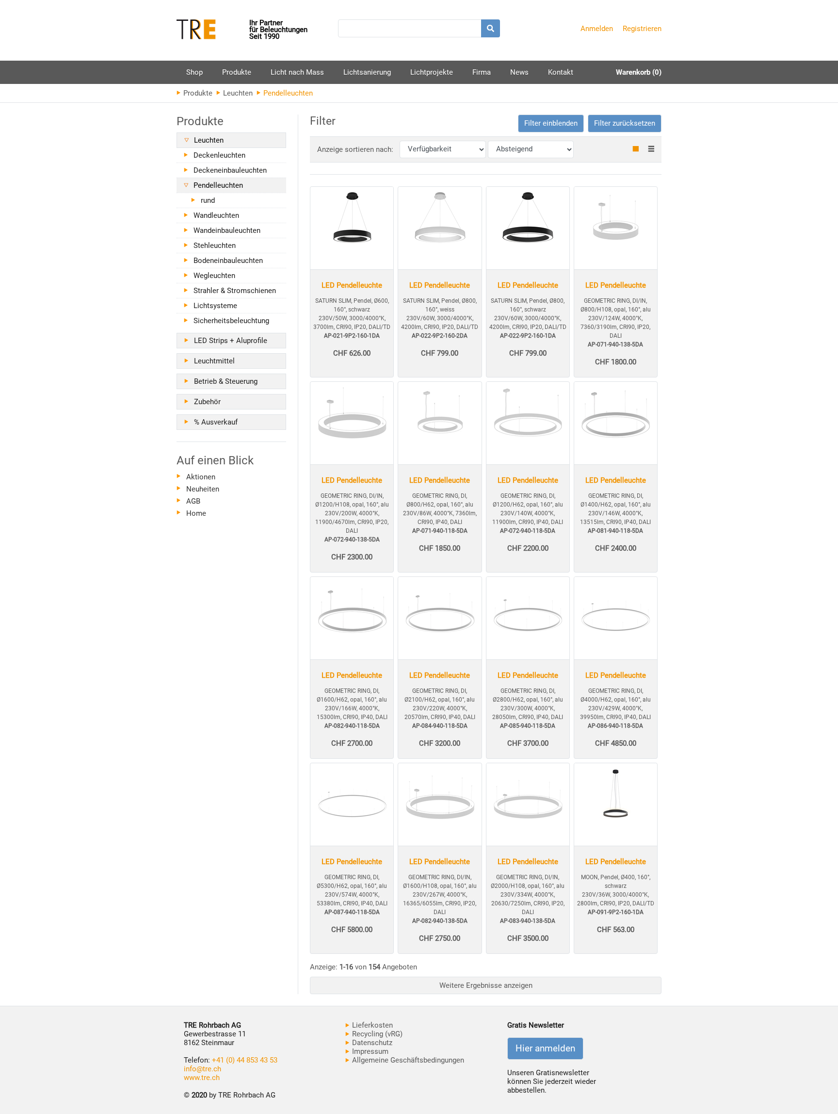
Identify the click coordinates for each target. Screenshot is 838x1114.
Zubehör (207, 401)
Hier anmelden (545, 1048)
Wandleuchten (216, 215)
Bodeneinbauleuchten (228, 260)
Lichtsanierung (367, 72)
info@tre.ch (202, 1069)
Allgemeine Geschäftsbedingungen (407, 1060)
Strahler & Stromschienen (234, 290)
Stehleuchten (214, 245)
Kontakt (560, 72)
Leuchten (237, 93)
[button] (551, 123)
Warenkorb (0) (638, 72)
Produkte (236, 76)
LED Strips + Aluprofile (230, 340)
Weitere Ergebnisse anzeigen (485, 985)
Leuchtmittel (214, 361)
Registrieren (642, 28)
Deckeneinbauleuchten (230, 170)
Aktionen (200, 477)
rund (208, 200)
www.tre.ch (202, 1077)
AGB (193, 501)
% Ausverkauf (216, 422)
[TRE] (213, 30)
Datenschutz (371, 1042)
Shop (194, 72)
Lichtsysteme (215, 305)
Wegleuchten (214, 275)
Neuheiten (202, 489)
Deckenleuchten (219, 155)
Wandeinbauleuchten (226, 230)
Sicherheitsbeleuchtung (231, 320)
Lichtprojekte (431, 72)
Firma (481, 72)
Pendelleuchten (218, 185)
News (519, 72)
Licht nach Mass (297, 72)
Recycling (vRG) (376, 1034)
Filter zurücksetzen (624, 123)
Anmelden (596, 28)
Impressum (369, 1051)
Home (196, 513)
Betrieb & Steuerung (226, 381)
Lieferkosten (371, 1025)
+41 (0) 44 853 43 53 (244, 1060)
